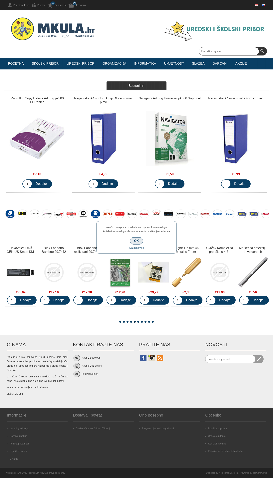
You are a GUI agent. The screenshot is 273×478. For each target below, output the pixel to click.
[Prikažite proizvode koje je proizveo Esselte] (266, 214)
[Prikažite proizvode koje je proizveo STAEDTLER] (10, 214)
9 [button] (149, 322)
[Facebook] (143, 358)
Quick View (34, 273)
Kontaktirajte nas (217, 443)
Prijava (41, 5)
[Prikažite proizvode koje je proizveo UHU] (22, 214)
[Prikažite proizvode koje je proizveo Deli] (156, 214)
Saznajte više (136, 247)
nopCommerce (260, 473)
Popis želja (61, 5)
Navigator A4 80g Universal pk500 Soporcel (169, 98)
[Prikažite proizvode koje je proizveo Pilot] (229, 214)
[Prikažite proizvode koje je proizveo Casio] (217, 214)
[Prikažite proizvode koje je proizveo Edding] (95, 214)
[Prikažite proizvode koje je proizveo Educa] (241, 214)
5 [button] (135, 322)
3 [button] (128, 322)
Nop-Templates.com (228, 473)
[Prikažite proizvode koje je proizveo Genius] (59, 214)
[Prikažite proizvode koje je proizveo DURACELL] (180, 214)
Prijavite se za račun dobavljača (225, 451)
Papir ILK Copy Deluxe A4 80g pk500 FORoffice (37, 100)
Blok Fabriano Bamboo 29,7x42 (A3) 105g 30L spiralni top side (34, 253)
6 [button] (138, 322)
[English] (263, 5)
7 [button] (142, 322)
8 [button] (145, 322)
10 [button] (153, 322)
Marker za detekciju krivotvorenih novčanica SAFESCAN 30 (232, 253)
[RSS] (160, 358)
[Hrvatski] (257, 5)
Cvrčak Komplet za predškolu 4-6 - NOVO (199, 251)
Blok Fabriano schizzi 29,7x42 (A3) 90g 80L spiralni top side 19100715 (133, 253)
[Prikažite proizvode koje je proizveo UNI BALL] (34, 214)
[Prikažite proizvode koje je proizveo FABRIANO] (168, 214)
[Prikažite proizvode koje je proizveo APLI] (107, 214)
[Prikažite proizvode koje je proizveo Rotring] (205, 214)
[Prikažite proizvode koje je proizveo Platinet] (254, 214)
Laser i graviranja (19, 428)
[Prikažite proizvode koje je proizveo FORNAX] (132, 214)
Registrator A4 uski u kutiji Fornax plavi (235, 98)
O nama (14, 458)
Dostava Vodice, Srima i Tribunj (93, 428)
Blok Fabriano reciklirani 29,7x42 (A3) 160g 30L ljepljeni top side (67, 253)
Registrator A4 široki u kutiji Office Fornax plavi (103, 100)
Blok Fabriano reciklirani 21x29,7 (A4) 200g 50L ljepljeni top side (100, 253)
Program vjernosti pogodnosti (158, 428)
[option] (10, 216)
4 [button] (131, 322)
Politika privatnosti (19, 443)
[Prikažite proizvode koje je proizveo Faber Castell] (193, 214)
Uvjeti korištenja (18, 451)
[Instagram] (151, 358)
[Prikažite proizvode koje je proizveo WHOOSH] (83, 214)
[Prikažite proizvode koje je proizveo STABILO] (144, 214)
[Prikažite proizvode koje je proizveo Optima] (120, 214)
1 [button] (120, 322)
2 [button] (124, 322)
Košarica (81, 5)
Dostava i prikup (18, 436)
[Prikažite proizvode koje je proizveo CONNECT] (46, 214)
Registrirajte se (21, 5)
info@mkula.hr (90, 373)
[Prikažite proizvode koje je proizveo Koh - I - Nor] (71, 214)
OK (136, 240)
